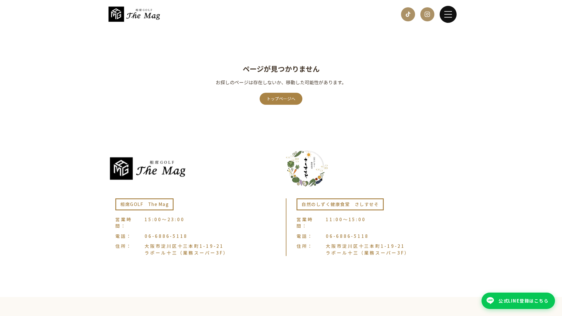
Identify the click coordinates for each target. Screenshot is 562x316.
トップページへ (281, 99)
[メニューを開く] (448, 14)
